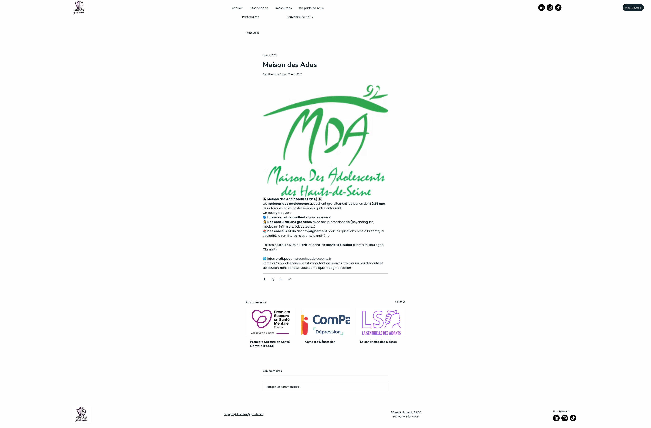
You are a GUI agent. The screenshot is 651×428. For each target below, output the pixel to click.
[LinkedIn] (541, 7)
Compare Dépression (320, 342)
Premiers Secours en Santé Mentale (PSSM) (270, 344)
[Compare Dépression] (325, 322)
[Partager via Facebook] (264, 279)
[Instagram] (550, 7)
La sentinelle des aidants (378, 342)
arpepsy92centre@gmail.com (243, 414)
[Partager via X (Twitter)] (272, 279)
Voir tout (400, 301)
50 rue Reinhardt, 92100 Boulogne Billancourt (406, 414)
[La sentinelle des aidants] (380, 322)
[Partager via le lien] (289, 279)
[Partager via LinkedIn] (281, 279)
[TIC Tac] (558, 7)
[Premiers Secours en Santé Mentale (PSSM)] (270, 322)
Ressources (252, 32)
